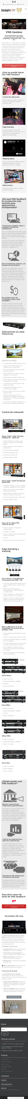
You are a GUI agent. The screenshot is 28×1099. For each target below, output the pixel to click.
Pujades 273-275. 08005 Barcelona (10, 1089)
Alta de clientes (5, 1064)
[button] (14, 66)
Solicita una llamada (6, 1061)
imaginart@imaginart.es (10, 4)
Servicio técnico (5, 1059)
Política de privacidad (6, 1071)
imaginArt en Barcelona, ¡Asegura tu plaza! (13, 1043)
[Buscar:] (14, 1029)
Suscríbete (3, 1069)
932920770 (21, 4)
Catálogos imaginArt (6, 1066)
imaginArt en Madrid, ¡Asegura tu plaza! (12, 1050)
